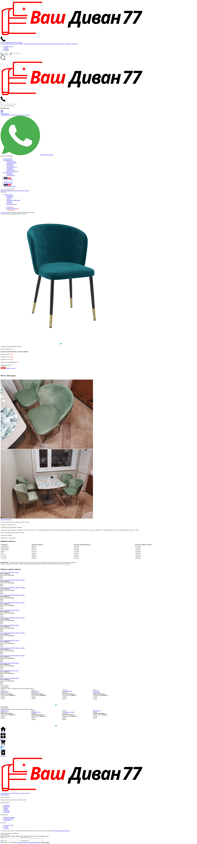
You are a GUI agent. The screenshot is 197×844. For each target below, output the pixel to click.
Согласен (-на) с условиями (21, 842)
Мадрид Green (35, 691)
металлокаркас (12, 167)
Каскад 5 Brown (5, 691)
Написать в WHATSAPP (46, 154)
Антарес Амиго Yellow (68, 712)
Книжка (49, 43)
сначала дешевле (16, 190)
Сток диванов (10, 210)
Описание (3, 519)
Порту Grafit (96, 691)
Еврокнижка (31, 43)
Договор (6, 47)
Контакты (19, 42)
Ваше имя (3, 837)
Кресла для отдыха (12, 171)
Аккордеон (43, 43)
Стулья (72, 43)
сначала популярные (6, 190)
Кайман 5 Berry (5, 710)
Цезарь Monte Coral (67, 691)
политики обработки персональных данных (28, 842)
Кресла (76, 43)
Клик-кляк (54, 43)
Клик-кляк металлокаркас (13, 200)
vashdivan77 (5, 53)
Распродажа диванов (10, 186)
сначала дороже (25, 190)
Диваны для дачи (13, 208)
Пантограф (37, 43)
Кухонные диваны (8, 179)
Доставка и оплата (8, 46)
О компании (8, 42)
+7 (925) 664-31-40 (15, 115)
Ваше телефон (24, 837)
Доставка (14, 42)
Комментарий (24, 840)
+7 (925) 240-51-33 (25, 115)
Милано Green (97, 710)
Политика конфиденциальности (61, 830)
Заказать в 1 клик (10, 368)
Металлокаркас (61, 43)
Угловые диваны (23, 43)
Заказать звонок (5, 113)
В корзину (3, 368)
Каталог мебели (5, 43)
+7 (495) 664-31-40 (5, 115)
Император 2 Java (36, 712)
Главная (3, 212)
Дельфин (67, 43)
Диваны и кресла (13, 43)
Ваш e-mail (3, 840)
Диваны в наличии (9, 818)
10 (68, 725)
